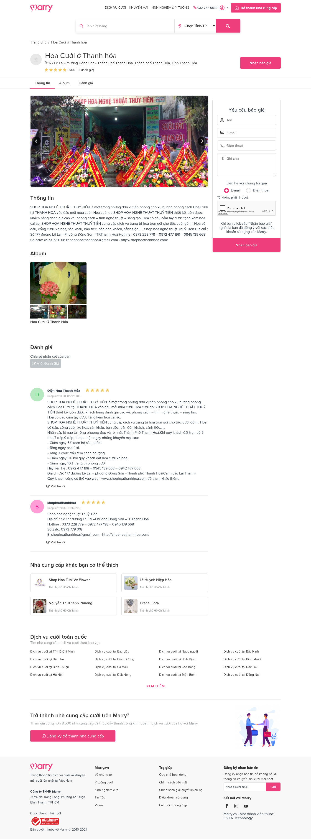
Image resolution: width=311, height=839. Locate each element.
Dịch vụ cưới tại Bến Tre (47, 659)
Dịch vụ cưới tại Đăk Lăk (240, 667)
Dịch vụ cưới (115, 7)
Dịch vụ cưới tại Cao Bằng (177, 667)
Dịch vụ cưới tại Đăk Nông (113, 674)
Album (64, 83)
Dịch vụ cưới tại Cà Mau (111, 667)
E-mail (232, 132)
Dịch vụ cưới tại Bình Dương (114, 659)
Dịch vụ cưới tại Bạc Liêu (112, 651)
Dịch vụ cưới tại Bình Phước (243, 659)
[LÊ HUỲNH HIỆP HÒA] (131, 582)
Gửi (273, 787)
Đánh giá (86, 83)
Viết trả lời (58, 486)
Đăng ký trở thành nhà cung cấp (75, 736)
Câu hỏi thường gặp (173, 805)
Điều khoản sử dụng (173, 797)
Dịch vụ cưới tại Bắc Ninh (241, 651)
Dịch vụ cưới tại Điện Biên (177, 674)
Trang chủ (38, 42)
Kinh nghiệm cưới (107, 790)
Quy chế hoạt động (172, 774)
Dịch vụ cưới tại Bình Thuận (49, 667)
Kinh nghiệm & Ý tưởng (170, 7)
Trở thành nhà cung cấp (258, 8)
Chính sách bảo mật (173, 782)
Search (228, 26)
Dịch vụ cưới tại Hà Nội (46, 674)
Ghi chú (232, 158)
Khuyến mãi (138, 7)
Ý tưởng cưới (104, 782)
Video (99, 805)
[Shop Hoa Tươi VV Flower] (39, 582)
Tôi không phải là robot (232, 197)
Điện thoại (232, 145)
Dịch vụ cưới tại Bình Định (177, 659)
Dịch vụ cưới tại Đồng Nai (241, 674)
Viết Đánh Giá (48, 363)
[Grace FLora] (131, 606)
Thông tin (42, 83)
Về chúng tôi (103, 774)
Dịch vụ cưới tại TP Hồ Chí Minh (52, 651)
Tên (232, 120)
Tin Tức (100, 797)
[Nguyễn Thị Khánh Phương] (39, 606)
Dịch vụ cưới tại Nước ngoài (178, 651)
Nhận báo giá (260, 63)
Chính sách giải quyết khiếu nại (181, 790)
